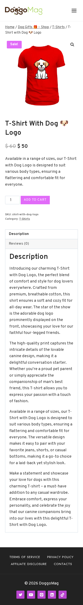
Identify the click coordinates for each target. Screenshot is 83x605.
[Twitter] (20, 595)
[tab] (41, 234)
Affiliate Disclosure (29, 564)
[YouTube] (31, 595)
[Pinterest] (41, 595)
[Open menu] (74, 10)
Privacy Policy (60, 557)
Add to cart (35, 200)
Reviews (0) (19, 243)
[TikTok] (63, 595)
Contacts (63, 564)
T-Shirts (24, 219)
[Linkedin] (52, 595)
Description (19, 234)
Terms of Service (24, 557)
